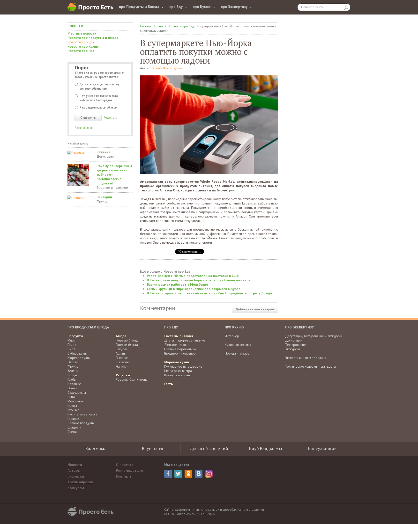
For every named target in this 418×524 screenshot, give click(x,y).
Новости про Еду (80, 42)
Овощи (72, 362)
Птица (71, 344)
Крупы (72, 405)
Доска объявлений (209, 448)
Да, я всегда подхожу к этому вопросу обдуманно (99, 86)
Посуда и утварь (237, 353)
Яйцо (71, 397)
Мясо (71, 340)
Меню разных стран (179, 371)
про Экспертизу (234, 6)
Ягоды (72, 375)
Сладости (74, 427)
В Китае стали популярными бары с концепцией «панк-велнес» (198, 280)
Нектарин (104, 197)
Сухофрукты (76, 392)
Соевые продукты (80, 423)
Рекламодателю (129, 470)
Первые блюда (127, 340)
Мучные (73, 410)
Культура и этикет (177, 375)
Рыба (71, 349)
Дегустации (105, 156)
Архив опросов (83, 127)
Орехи (72, 388)
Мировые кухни (176, 362)
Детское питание (176, 344)
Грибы (71, 379)
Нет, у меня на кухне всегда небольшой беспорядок (99, 98)
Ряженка (103, 152)
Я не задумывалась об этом (98, 107)
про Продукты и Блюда (139, 6)
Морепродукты (78, 358)
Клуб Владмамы (265, 448)
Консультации (322, 448)
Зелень (72, 371)
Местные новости (81, 33)
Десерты (122, 362)
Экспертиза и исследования (305, 358)
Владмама (95, 448)
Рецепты (123, 375)
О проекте (125, 464)
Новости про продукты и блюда (92, 38)
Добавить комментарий (255, 309)
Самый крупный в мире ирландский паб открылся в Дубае (193, 289)
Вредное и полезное (112, 187)
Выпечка (122, 358)
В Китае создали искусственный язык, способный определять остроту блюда (209, 293)
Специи (72, 431)
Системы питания (178, 336)
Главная (145, 26)
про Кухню (202, 6)
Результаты (110, 117)
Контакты (124, 476)
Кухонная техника (238, 344)
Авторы (74, 470)
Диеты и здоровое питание (184, 340)
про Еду (176, 6)
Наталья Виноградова (166, 68)
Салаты (121, 353)
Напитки (73, 418)
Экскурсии (292, 349)
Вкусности (152, 448)
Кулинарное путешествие (183, 366)
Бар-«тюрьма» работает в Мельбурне (177, 284)
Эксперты (75, 476)
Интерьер (232, 336)
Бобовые (74, 384)
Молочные (75, 401)
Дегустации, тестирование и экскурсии (313, 336)
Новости (75, 26)
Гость (168, 384)
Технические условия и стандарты (310, 366)
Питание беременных (180, 349)
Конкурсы (75, 488)
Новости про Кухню (83, 46)
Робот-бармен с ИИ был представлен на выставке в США (193, 276)
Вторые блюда (127, 344)
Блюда (121, 336)
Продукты (75, 336)
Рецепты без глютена (132, 379)
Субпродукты (77, 353)
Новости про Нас (80, 51)
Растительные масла (82, 414)
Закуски (121, 349)
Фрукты (102, 201)
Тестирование (295, 344)
